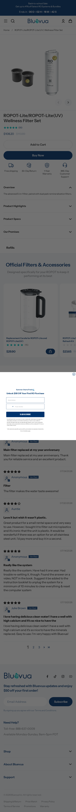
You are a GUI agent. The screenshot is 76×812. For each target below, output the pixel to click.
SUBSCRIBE (25, 414)
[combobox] (10, 406)
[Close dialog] (73, 374)
